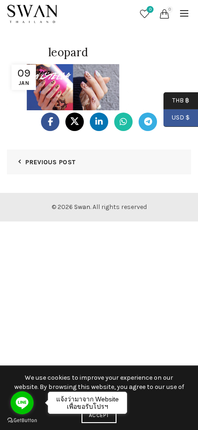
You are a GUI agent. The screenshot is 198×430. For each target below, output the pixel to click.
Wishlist (150, 9)
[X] (74, 122)
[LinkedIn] (99, 122)
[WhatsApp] (123, 122)
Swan (82, 207)
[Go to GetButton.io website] (22, 421)
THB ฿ (176, 100)
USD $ (180, 117)
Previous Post (50, 162)
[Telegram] (148, 122)
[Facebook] (50, 122)
